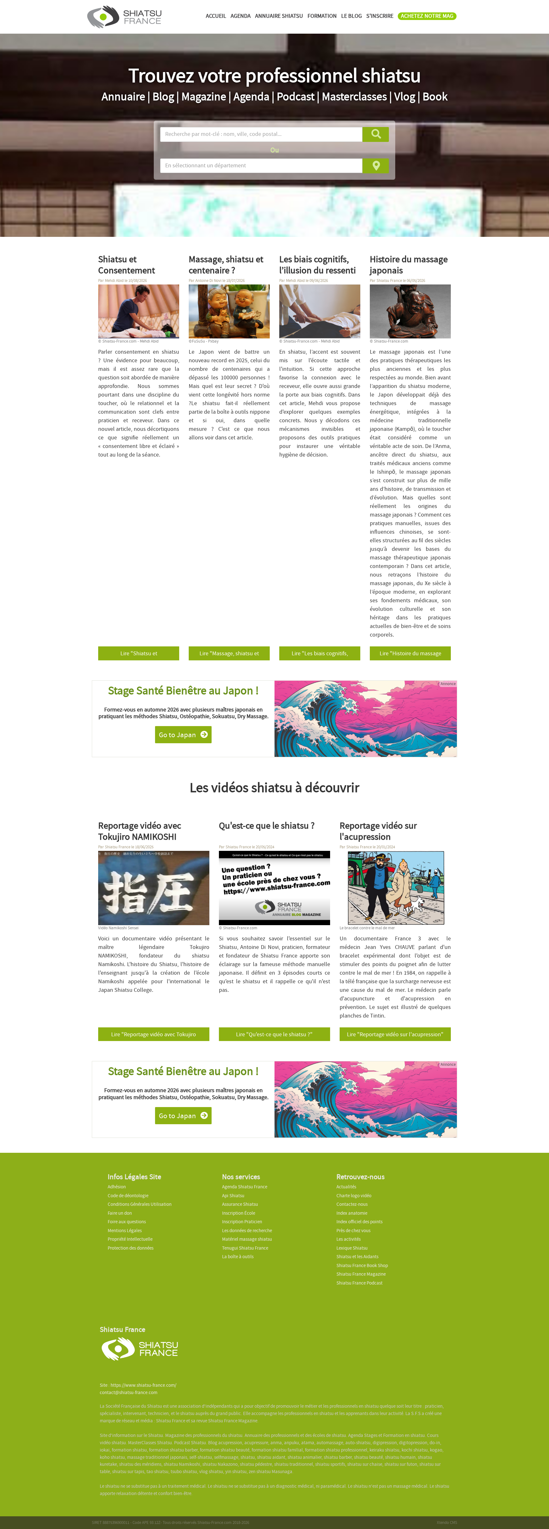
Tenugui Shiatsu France (245, 1248)
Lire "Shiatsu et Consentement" (139, 655)
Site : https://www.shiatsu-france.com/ (138, 1385)
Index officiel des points (359, 1222)
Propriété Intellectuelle (130, 1239)
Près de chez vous (353, 1230)
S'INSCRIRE (379, 16)
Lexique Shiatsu (352, 1248)
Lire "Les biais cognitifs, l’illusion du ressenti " (320, 655)
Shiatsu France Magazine (361, 1274)
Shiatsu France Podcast (359, 1283)
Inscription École (238, 1213)
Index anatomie (351, 1213)
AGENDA (241, 16)
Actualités (346, 1187)
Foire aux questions (127, 1222)
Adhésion (117, 1187)
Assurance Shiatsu (240, 1204)
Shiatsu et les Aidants (357, 1256)
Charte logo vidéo (353, 1195)
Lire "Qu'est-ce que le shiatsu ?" (274, 1034)
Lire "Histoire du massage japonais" (410, 655)
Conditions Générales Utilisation (140, 1204)
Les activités (348, 1239)
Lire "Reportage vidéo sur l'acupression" (395, 1034)
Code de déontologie (128, 1195)
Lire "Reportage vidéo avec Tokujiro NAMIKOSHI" (153, 1036)
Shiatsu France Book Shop (362, 1265)
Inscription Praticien (242, 1222)
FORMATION (322, 16)
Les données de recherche (247, 1230)
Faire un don (120, 1213)
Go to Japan (178, 734)
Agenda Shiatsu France (244, 1187)
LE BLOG (351, 16)
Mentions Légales (125, 1230)
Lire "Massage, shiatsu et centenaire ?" (229, 655)
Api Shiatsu (233, 1195)
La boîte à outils (238, 1256)
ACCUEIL (216, 16)
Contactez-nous (352, 1204)
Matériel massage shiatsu (247, 1239)
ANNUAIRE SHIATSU (279, 16)
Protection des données (130, 1248)
